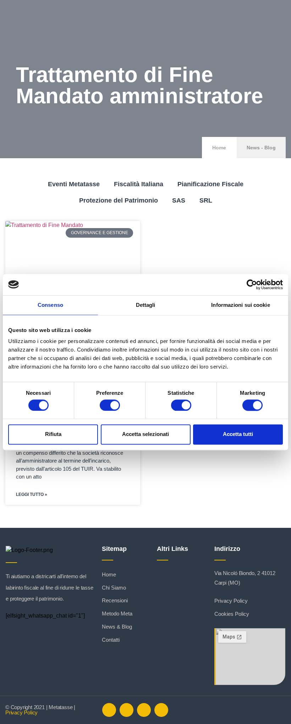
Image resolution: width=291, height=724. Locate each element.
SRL (205, 200)
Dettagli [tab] (145, 305)
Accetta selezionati (145, 434)
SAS (178, 200)
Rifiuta (53, 434)
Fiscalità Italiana (138, 184)
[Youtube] (161, 710)
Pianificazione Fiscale (210, 184)
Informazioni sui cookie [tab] (240, 305)
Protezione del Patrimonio (118, 200)
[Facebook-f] (109, 710)
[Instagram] (144, 710)
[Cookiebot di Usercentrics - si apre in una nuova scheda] (252, 284)
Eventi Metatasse (74, 184)
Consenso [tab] (50, 305)
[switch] (110, 405)
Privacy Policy (21, 712)
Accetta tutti (238, 434)
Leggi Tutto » (31, 494)
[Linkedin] (126, 710)
